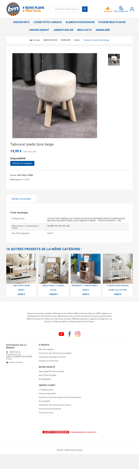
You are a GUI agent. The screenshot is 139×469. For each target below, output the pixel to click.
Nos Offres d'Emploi (47, 375)
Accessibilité (44, 401)
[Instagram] (77, 334)
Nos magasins (121, 11)
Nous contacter (16, 362)
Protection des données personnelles (55, 353)
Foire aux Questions (47, 393)
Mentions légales (46, 349)
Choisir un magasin (22, 163)
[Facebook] (69, 334)
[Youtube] (61, 334)
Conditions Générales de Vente (52, 357)
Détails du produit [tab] (21, 199)
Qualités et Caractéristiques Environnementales (60, 397)
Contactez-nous (46, 412)
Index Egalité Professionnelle (51, 371)
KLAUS (53, 290)
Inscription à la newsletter (50, 409)
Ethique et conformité (48, 361)
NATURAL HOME (25, 175)
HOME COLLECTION (118, 290)
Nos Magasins (45, 379)
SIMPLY (21, 290)
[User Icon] (132, 9)
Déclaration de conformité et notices (55, 405)
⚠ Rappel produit (46, 390)
